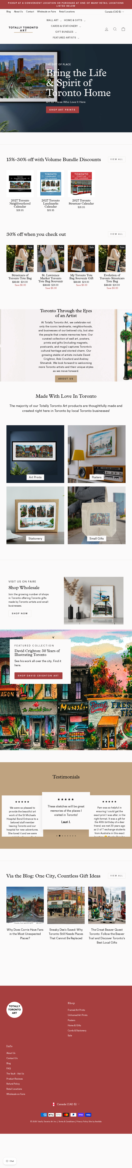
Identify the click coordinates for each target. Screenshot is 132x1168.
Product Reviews (14, 1078)
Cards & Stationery (65, 26)
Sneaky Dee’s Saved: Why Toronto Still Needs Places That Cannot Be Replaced (66, 934)
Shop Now (20, 613)
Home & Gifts (73, 20)
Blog (8, 11)
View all (116, 159)
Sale (70, 1035)
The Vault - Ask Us (15, 1073)
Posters (71, 1020)
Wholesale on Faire (46, 11)
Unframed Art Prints (77, 1015)
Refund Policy (13, 1083)
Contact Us (12, 1058)
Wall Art (53, 20)
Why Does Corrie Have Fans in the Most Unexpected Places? (25, 934)
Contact (30, 11)
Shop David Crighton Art (38, 675)
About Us (18, 11)
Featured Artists (65, 37)
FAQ (8, 1068)
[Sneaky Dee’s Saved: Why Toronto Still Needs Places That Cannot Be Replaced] (66, 905)
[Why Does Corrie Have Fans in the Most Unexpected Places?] (25, 905)
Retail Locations (67, 11)
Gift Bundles (64, 31)
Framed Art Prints (76, 1010)
